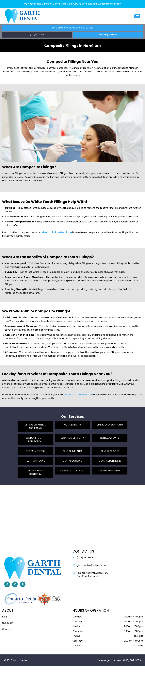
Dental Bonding (72, 460)
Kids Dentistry (72, 424)
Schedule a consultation (78, 394)
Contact (6, 629)
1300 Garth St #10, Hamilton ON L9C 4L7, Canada (72, 28)
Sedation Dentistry (72, 438)
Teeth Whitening (35, 460)
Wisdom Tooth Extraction (35, 439)
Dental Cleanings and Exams (35, 426)
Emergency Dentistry (110, 424)
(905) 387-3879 (37, 35)
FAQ (4, 616)
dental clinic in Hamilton (57, 232)
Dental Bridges (110, 451)
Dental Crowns (109, 438)
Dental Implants (72, 451)
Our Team (7, 623)
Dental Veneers (35, 451)
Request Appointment (108, 35)
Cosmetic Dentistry (72, 470)
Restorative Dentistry (35, 472)
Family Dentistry (110, 470)
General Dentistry (110, 460)
